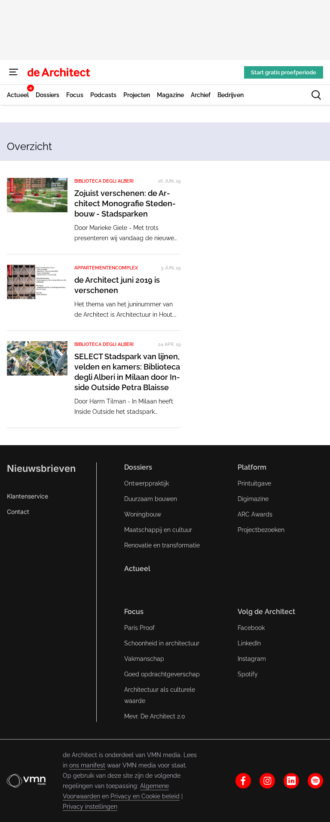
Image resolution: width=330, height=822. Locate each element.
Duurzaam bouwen (150, 498)
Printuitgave (254, 483)
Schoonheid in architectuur (161, 643)
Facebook (251, 627)
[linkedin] (291, 780)
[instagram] (267, 780)
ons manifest (87, 765)
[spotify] (315, 780)
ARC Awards (255, 514)
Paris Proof (139, 627)
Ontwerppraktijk (146, 483)
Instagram (252, 658)
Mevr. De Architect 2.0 (154, 716)
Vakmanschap (144, 658)
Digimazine (253, 498)
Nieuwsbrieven (41, 468)
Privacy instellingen (90, 806)
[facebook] (243, 780)
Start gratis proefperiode (283, 72)
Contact (18, 511)
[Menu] (14, 72)
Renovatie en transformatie (162, 545)
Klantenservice (27, 496)
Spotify (248, 674)
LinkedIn (249, 643)
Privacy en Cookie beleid (145, 796)
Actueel (137, 569)
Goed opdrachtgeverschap (162, 674)
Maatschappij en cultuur (158, 529)
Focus (134, 612)
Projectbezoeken (261, 529)
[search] (316, 95)
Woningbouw (142, 514)
